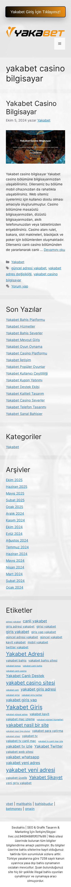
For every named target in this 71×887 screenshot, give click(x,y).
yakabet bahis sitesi (42, 660)
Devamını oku (54, 250)
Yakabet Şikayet (46, 777)
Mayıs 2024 (15, 561)
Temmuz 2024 (17, 547)
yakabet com (12, 690)
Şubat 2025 (15, 500)
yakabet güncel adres (17, 714)
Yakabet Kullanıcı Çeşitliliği (27, 373)
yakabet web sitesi (19, 752)
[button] (35, 11)
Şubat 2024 (15, 581)
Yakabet (17, 262)
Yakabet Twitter (48, 746)
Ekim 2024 (14, 527)
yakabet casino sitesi (30, 683)
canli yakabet (35, 621)
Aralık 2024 (15, 514)
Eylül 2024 (14, 534)
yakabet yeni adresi (30, 770)
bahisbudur (44, 804)
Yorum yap (19, 286)
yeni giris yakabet (19, 783)
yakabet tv (30, 736)
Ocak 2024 (14, 587)
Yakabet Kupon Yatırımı (24, 380)
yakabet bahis (16, 660)
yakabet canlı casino (16, 671)
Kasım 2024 (15, 520)
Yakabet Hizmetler (20, 326)
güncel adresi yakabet (28, 268)
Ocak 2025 (14, 507)
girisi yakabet (46, 626)
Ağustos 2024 (17, 540)
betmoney (14, 809)
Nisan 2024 (15, 567)
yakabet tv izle (19, 746)
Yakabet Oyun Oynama (24, 347)
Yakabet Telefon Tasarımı (26, 407)
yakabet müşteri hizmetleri (50, 719)
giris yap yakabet (43, 632)
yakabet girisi (13, 695)
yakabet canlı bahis (32, 666)
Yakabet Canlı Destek (25, 675)
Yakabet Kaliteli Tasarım (25, 394)
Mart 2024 (14, 574)
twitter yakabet (17, 647)
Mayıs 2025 (15, 493)
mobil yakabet (38, 642)
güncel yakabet (51, 637)
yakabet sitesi (13, 736)
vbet (9, 804)
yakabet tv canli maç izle (50, 741)
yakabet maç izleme (20, 719)
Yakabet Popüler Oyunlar (25, 367)
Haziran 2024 (16, 554)
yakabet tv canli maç (21, 741)
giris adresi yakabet (20, 626)
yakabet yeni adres (23, 762)
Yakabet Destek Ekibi (22, 387)
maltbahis (24, 804)
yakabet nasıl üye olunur (18, 731)
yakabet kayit (39, 714)
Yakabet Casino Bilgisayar (31, 107)
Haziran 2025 (16, 487)
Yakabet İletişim (18, 360)
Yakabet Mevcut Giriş (23, 340)
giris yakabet (17, 631)
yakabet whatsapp (22, 757)
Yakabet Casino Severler (25, 400)
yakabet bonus (13, 666)
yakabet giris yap (21, 700)
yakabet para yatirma (47, 731)
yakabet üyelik (16, 778)
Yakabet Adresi (25, 654)
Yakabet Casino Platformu (26, 353)
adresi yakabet (13, 621)
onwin (30, 809)
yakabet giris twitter (32, 695)
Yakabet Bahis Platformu (25, 320)
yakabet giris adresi (38, 689)
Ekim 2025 (14, 480)
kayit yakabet (16, 642)
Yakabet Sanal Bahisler (24, 414)
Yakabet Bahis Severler (24, 333)
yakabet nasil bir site (27, 725)
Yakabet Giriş (24, 707)
